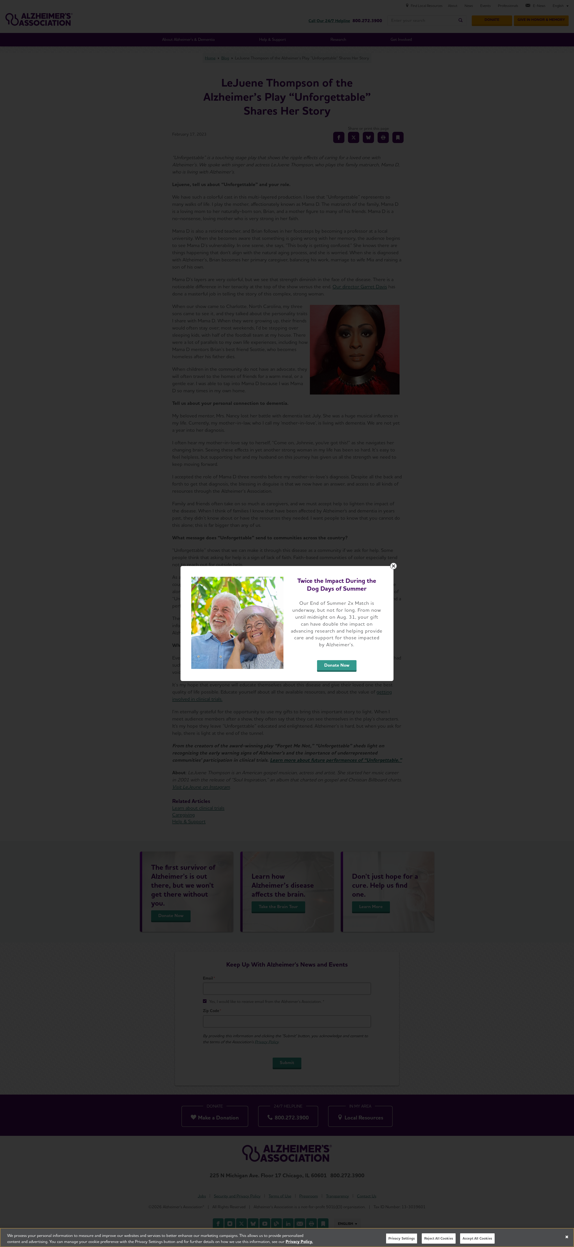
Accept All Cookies (477, 1238)
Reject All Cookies (438, 1238)
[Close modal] (393, 566)
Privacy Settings (401, 1238)
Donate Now (336, 665)
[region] (287, 1237)
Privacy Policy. (299, 1241)
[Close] (567, 1237)
